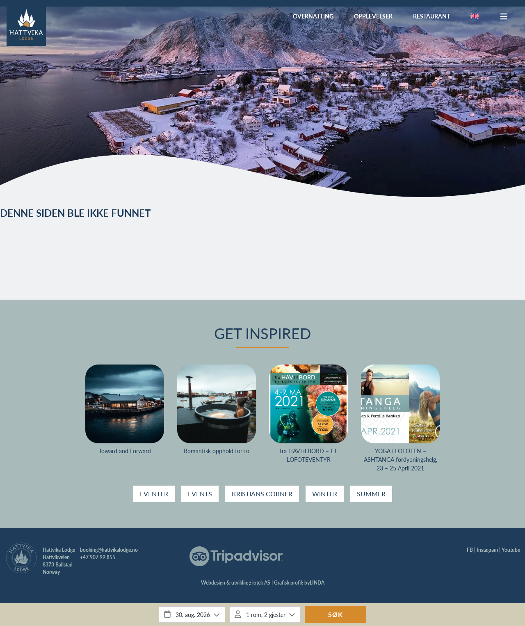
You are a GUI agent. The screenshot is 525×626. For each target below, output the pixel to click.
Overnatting (313, 16)
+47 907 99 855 (97, 557)
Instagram (487, 549)
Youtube (511, 549)
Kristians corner (262, 493)
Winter (324, 493)
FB (470, 549)
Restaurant (431, 16)
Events (200, 493)
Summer (371, 493)
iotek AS (261, 582)
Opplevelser (373, 16)
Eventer (154, 493)
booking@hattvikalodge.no (109, 549)
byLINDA (314, 582)
